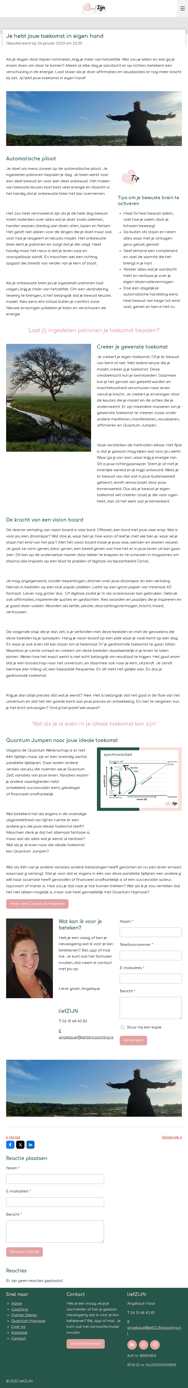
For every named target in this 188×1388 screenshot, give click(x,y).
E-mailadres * (132, 968)
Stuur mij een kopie (144, 1027)
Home (16, 1303)
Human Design (24, 1315)
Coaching (19, 1309)
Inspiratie (19, 1332)
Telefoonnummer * (136, 945)
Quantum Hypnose (28, 1321)
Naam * (126, 921)
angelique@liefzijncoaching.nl (86, 1037)
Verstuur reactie (24, 1252)
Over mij (18, 1327)
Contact (18, 1338)
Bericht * (127, 991)
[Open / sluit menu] (182, 8)
